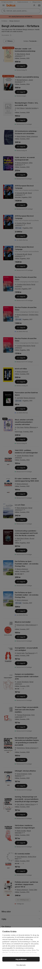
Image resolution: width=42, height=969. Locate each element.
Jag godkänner (21, 959)
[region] (21, 948)
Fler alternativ (21, 965)
